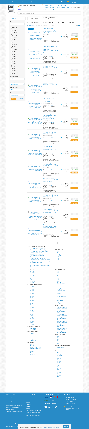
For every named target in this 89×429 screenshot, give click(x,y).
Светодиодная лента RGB (36, 252)
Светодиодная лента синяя (36, 254)
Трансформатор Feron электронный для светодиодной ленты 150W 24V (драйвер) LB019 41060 (51, 30)
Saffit (58, 256)
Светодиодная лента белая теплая (38, 248)
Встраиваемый (60, 347)
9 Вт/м (58, 378)
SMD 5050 (32, 272)
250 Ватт (32, 293)
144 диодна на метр (62, 315)
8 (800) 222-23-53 (61, 5)
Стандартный (33, 328)
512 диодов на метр (62, 328)
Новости (27, 398)
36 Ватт (32, 308)
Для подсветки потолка (35, 347)
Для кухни (32, 344)
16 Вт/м (59, 366)
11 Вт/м (59, 362)
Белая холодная (61, 290)
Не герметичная (34, 339)
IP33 (58, 343)
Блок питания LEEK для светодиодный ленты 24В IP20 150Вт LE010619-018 (50, 132)
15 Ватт (32, 311)
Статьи (27, 397)
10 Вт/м (59, 361)
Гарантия (27, 406)
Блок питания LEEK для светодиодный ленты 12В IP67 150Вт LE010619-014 (50, 180)
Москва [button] (63, 1)
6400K (58, 278)
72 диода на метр (61, 314)
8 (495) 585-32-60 (50, 5)
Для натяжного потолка (35, 348)
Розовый (59, 303)
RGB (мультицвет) (61, 288)
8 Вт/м (58, 369)
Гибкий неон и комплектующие (37, 258)
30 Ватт (32, 313)
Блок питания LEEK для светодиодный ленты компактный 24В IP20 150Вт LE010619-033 (50, 67)
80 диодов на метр (61, 324)
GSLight (59, 254)
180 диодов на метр (62, 312)
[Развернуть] (28, 18)
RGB (58, 272)
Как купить (28, 400)
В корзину (74, 39)
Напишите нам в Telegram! (51, 9)
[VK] (45, 407)
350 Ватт (32, 320)
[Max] (56, 407)
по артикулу (51, 25)
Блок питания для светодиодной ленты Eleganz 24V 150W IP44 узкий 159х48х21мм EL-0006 (50, 116)
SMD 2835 (32, 274)
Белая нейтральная (61, 296)
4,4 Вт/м (59, 368)
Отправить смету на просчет (27, 7)
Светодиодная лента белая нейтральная (39, 249)
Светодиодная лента (11, 397)
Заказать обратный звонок (62, 7)
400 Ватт (32, 321)
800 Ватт (32, 307)
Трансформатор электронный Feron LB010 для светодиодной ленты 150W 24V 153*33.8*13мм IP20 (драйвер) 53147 (50, 49)
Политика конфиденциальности (33, 410)
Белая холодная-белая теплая (64, 297)
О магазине (28, 404)
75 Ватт (32, 304)
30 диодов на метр (61, 311)
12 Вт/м (59, 359)
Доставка (27, 402)
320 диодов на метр (62, 326)
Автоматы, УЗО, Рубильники (13, 403)
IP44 (58, 342)
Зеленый (59, 292)
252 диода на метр (61, 317)
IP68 (58, 340)
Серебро (32, 333)
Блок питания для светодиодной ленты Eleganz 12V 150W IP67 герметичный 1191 (50, 227)
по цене (38, 25)
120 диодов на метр (62, 308)
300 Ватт (32, 296)
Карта (67, 409)
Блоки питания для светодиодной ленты (40, 259)
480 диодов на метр (62, 321)
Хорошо (66, 426)
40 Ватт (32, 299)
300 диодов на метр (62, 318)
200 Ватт (32, 290)
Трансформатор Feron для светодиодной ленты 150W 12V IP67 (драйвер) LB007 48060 (50, 211)
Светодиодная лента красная (37, 256)
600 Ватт (32, 322)
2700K (58, 275)
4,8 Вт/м (59, 352)
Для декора (32, 351)
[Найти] (79, 13)
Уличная (32, 350)
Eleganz (52, 122)
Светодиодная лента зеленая (37, 255)
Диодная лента (34, 18)
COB (31, 279)
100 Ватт (32, 286)
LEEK (52, 73)
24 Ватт (32, 318)
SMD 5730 (32, 278)
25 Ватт (32, 295)
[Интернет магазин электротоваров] (11, 8)
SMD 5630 (32, 277)
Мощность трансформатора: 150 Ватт (49, 18)
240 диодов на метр (62, 307)
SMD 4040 (32, 282)
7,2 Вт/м (59, 354)
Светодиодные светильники (13, 401)
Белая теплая (60, 289)
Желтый (59, 299)
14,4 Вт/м (59, 355)
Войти (80, 1)
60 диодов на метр (61, 310)
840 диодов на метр (62, 332)
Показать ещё (53, 243)
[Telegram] (52, 407)
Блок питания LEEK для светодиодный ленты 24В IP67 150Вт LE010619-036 (50, 195)
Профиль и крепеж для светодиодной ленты (40, 264)
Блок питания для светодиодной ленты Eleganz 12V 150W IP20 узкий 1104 (50, 148)
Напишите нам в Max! (25, 9)
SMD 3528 (32, 271)
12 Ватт (32, 288)
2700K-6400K (60, 277)
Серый (31, 335)
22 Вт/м (59, 372)
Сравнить (61, 36)
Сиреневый (60, 302)
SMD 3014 (32, 275)
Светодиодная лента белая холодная (39, 251)
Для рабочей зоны (34, 345)
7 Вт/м (58, 376)
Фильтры (13, 18)
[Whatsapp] (49, 407)
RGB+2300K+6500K (61, 283)
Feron (52, 36)
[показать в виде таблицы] (79, 25)
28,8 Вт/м (59, 357)
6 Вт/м (58, 365)
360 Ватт (32, 297)
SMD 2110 (32, 281)
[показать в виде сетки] (77, 25)
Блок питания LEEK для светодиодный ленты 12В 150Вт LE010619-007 (51, 100)
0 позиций (72, 1)
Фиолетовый (60, 300)
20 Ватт (32, 292)
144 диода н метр (61, 329)
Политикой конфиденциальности (51, 427)
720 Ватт (32, 324)
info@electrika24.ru (49, 7)
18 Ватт (32, 306)
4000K (58, 274)
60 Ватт (32, 303)
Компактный (33, 329)
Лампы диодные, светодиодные (14, 405)
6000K (58, 281)
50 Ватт (32, 314)
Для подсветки (33, 352)
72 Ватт (32, 317)
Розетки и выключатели (12, 399)
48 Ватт (32, 310)
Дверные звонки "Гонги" (12, 409)
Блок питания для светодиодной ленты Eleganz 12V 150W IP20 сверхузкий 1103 (50, 164)
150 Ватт (32, 289)
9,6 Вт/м (59, 358)
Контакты (27, 408)
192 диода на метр (61, 325)
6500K (58, 279)
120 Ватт (32, 315)
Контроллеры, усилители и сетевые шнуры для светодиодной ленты (40, 261)
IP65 (58, 336)
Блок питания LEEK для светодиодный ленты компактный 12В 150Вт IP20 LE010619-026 (50, 84)
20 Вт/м (59, 364)
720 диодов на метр (62, 331)
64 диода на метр (61, 319)
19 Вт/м (59, 375)
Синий (58, 295)
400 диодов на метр (62, 322)
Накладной (59, 348)
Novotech (59, 255)
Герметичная (33, 340)
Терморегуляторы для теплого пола (14, 411)
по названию (44, 25)
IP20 (58, 337)
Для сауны (32, 354)
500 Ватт (32, 300)
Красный (59, 293)
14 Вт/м (59, 373)
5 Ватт (31, 302)
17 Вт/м (59, 371)
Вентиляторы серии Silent (12, 407)
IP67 (58, 339)
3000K (58, 271)
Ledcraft (59, 251)
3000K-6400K (60, 282)
